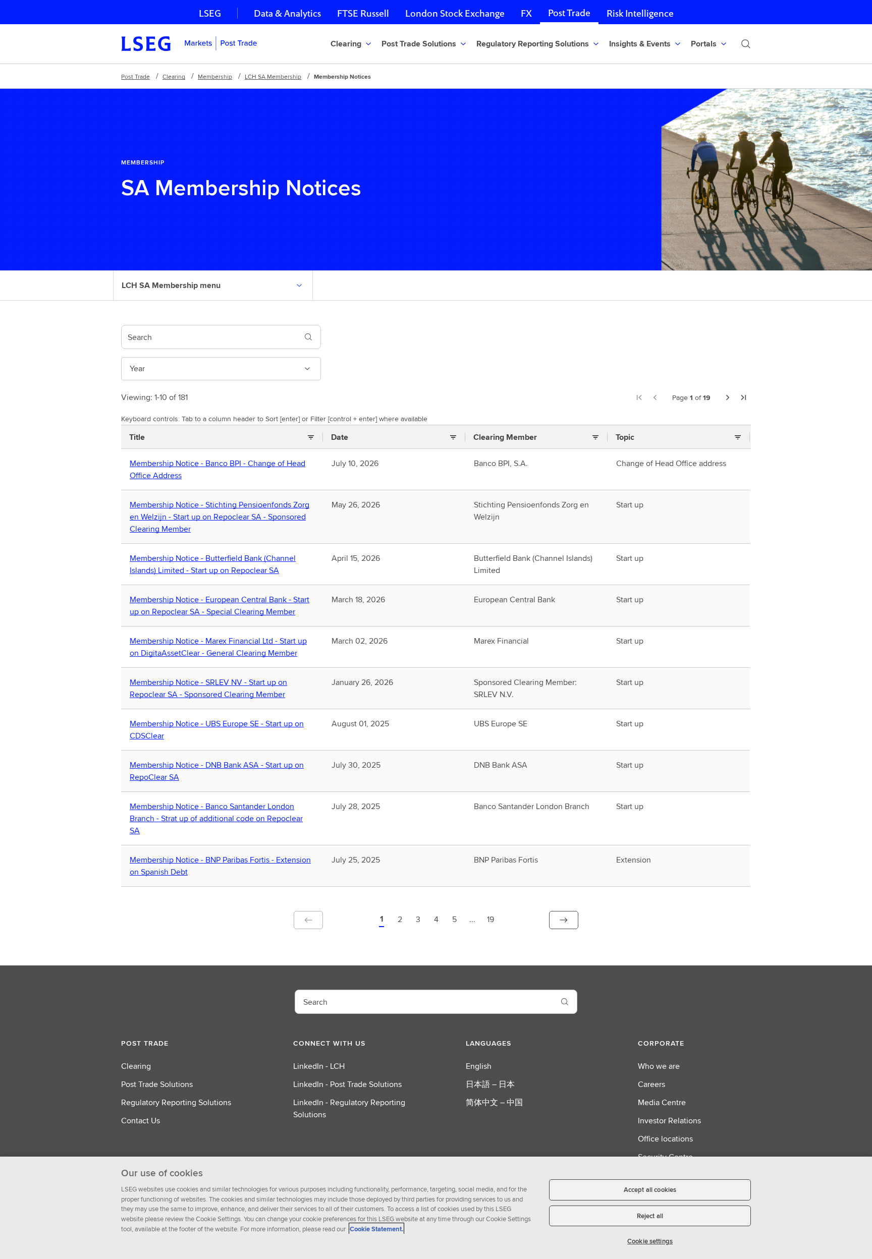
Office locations (665, 1138)
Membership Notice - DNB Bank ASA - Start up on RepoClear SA (217, 771)
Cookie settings (650, 1241)
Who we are (659, 1066)
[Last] (744, 397)
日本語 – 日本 (490, 1084)
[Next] (728, 397)
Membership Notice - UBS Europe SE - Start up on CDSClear (217, 730)
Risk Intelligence (640, 13)
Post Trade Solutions (157, 1084)
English (479, 1066)
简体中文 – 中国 (494, 1102)
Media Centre (662, 1102)
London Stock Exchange (455, 13)
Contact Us (140, 1120)
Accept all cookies (650, 1189)
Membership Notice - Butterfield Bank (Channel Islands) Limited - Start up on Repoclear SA (213, 564)
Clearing (173, 76)
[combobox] (209, 337)
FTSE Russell (363, 13)
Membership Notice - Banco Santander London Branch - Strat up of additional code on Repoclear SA (216, 818)
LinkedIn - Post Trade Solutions (347, 1084)
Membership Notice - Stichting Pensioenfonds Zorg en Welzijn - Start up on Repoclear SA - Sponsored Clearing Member (219, 517)
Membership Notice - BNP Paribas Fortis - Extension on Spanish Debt (220, 866)
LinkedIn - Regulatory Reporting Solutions (349, 1108)
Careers (651, 1084)
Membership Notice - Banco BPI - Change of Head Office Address (217, 469)
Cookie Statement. (376, 1228)
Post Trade (569, 13)
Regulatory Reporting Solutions (176, 1102)
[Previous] (655, 397)
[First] (639, 397)
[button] (381, 920)
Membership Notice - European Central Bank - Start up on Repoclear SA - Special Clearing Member (219, 606)
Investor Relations (669, 1120)
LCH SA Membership (273, 76)
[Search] (746, 44)
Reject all (650, 1216)
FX (526, 13)
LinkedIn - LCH (319, 1066)
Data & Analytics (287, 13)
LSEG (210, 13)
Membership (215, 76)
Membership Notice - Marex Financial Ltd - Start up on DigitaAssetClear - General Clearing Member (218, 647)
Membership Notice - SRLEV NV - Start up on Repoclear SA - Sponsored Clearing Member (210, 688)
